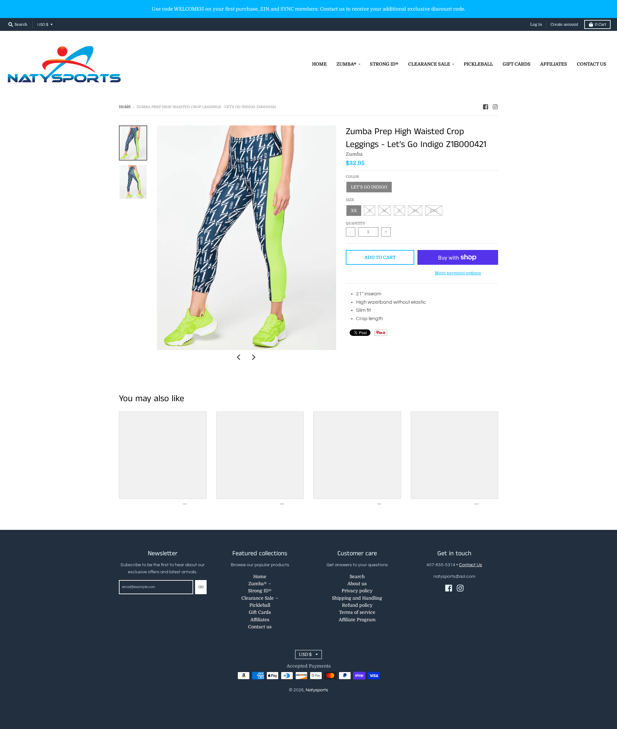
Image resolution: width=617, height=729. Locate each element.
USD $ (42, 25)
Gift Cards (260, 612)
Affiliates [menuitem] (553, 64)
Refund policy (357, 605)
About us (357, 583)
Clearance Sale (257, 598)
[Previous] (239, 357)
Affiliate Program (357, 619)
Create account (564, 24)
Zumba (354, 154)
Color (352, 177)
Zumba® (257, 583)
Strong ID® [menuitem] (384, 64)
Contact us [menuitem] (591, 64)
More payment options (458, 273)
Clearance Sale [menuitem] (429, 64)
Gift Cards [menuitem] (517, 64)
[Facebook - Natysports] (485, 107)
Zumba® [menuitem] (346, 64)
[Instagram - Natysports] (495, 107)
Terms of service (357, 612)
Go (200, 587)
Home (125, 107)
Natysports (317, 690)
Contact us (260, 626)
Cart (600, 24)
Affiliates (259, 619)
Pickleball (259, 605)
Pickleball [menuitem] (478, 64)
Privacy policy (357, 590)
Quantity (355, 223)
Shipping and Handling (357, 598)
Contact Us (470, 565)
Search (357, 576)
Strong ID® (260, 590)
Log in (536, 24)
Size (350, 200)
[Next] (253, 357)
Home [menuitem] (319, 64)
